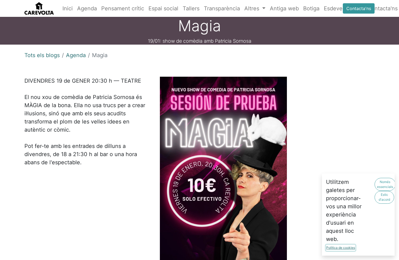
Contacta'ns (358, 8)
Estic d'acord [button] (384, 197)
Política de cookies (340, 248)
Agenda (76, 55)
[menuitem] (67, 8)
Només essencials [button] (385, 184)
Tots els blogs (42, 55)
